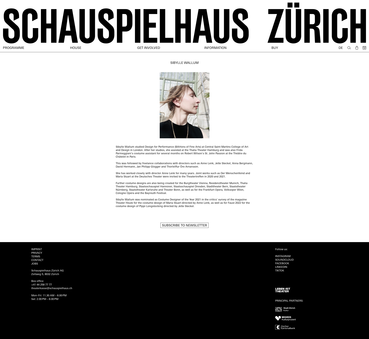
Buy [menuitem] (274, 48)
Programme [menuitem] (13, 48)
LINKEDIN (281, 267)
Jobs (34, 264)
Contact (37, 260)
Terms (35, 256)
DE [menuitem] (341, 48)
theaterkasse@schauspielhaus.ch (51, 288)
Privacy (36, 253)
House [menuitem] (75, 48)
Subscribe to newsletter (184, 225)
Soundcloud (284, 260)
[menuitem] (349, 47)
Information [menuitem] (215, 48)
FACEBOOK (282, 263)
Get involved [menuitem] (148, 48)
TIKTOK (279, 271)
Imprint (36, 249)
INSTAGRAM (283, 256)
